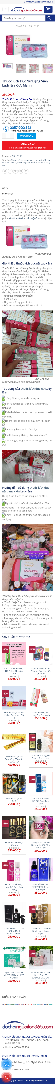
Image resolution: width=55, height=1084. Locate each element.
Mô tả (5, 188)
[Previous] (7, 47)
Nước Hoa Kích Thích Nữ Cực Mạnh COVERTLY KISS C (14, 931)
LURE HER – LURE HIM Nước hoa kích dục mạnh (41, 931)
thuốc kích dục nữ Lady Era (24, 218)
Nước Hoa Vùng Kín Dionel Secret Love (41, 756)
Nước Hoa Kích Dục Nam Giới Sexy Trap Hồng (14, 887)
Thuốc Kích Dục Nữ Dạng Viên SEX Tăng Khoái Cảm (40, 845)
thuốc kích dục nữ (33, 389)
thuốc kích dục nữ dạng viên (17, 162)
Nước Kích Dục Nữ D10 (14, 799)
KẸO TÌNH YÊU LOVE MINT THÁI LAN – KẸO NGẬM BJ (14, 975)
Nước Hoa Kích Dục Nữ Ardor (14, 843)
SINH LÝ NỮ (34, 26)
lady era (33, 160)
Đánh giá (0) (7, 193)
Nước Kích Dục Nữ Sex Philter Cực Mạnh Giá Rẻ (14, 715)
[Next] (48, 47)
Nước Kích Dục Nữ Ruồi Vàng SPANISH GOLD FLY (14, 759)
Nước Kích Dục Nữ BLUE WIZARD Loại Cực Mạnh (41, 887)
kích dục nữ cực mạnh (19, 160)
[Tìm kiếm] (49, 18)
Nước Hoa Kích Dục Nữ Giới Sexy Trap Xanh (41, 801)
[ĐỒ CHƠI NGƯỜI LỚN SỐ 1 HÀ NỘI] (26, 9)
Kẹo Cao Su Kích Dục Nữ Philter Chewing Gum (14, 671)
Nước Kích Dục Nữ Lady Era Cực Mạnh (41, 713)
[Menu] (5, 9)
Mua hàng (26, 135)
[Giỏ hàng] (48, 9)
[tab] (27, 188)
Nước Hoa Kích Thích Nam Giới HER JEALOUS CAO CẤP (40, 975)
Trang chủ (21, 26)
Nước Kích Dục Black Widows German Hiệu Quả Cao (41, 671)
